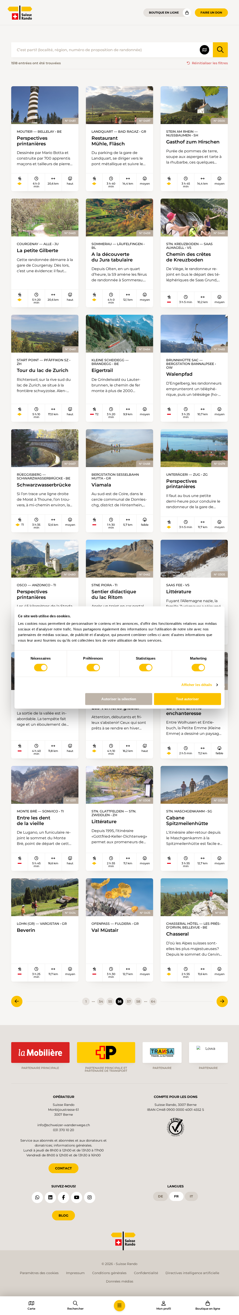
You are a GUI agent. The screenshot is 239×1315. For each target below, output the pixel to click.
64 (153, 1001)
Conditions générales (109, 1273)
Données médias (119, 1281)
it (191, 1196)
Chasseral (177, 933)
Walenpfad (179, 374)
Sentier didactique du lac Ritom (113, 594)
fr (176, 1196)
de (160, 1196)
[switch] (93, 667)
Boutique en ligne (164, 12)
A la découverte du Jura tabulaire (112, 256)
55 (110, 1001)
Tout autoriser (187, 699)
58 (138, 1001)
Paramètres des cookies (39, 1273)
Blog (63, 1215)
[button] (119, 1305)
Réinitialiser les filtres (210, 63)
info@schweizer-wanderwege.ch (63, 1125)
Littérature (178, 591)
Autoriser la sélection (118, 699)
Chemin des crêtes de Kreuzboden (188, 256)
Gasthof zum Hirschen (193, 141)
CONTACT (63, 1168)
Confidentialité (146, 1273)
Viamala (101, 484)
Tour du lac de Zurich (42, 370)
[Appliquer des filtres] (220, 49)
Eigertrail (102, 370)
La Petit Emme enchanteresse (184, 710)
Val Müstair (104, 930)
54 (101, 1001)
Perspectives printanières (32, 140)
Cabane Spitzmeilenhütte (187, 820)
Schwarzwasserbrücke (44, 484)
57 (129, 1001)
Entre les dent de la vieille (33, 820)
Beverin (26, 930)
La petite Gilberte (37, 250)
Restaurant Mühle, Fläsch (108, 140)
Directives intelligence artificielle (192, 1273)
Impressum (75, 1273)
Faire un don (211, 12)
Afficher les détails (196, 685)
